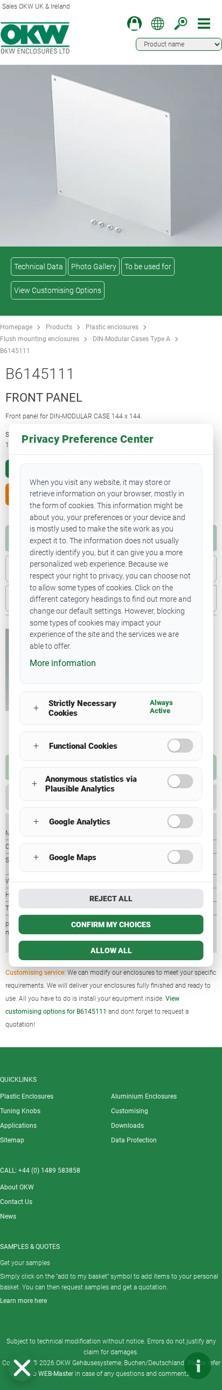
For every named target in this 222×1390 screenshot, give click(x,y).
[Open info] (197, 1365)
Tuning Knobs (20, 1111)
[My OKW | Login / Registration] (134, 23)
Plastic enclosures (112, 327)
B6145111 (15, 351)
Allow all (111, 950)
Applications (18, 1125)
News (8, 1216)
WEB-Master (55, 1374)
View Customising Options (57, 290)
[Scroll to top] (165, 1365)
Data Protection (134, 1140)
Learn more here (23, 1301)
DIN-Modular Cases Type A (131, 339)
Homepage (16, 327)
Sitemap (12, 1140)
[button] (22, 1367)
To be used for (147, 266)
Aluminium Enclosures (144, 1096)
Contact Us (16, 1202)
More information (63, 663)
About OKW (17, 1187)
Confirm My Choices (111, 924)
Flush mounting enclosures (39, 339)
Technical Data (38, 266)
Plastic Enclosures (26, 1096)
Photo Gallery (93, 266)
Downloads (127, 1125)
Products (59, 327)
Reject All (111, 898)
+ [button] (36, 708)
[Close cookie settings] (22, 1367)
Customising (129, 1111)
